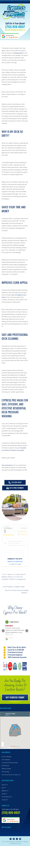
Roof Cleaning (5, 771)
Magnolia (4, 577)
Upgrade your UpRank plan (15, 561)
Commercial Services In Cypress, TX (11, 774)
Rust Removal (5, 765)
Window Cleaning (6, 768)
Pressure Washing (6, 756)
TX (15, 577)
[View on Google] (7, 622)
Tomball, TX (12, 579)
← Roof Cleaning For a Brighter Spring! (13, 587)
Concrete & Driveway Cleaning (10, 762)
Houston (17, 574)
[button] (3, 630)
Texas (18, 577)
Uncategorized (20, 579)
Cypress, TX (11, 574)
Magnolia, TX (5, 790)
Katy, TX (23, 574)
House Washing (6, 759)
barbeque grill (17, 53)
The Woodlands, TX (7, 797)
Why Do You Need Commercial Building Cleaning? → (16, 591)
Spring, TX (11, 577)
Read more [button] (9, 635)
